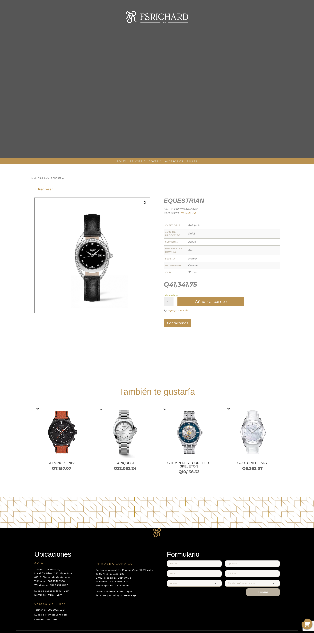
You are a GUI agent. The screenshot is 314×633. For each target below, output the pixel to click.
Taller (192, 161)
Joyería (155, 161)
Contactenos (177, 323)
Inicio (34, 178)
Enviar (263, 592)
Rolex (121, 161)
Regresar (45, 189)
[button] (177, 311)
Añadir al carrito (211, 301)
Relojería (138, 161)
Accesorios (174, 161)
